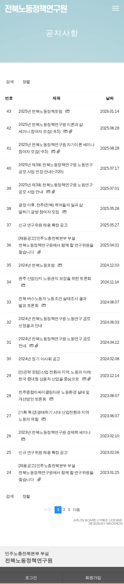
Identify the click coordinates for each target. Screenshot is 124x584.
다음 (76, 509)
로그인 (31, 577)
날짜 (109, 98)
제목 (56, 98)
